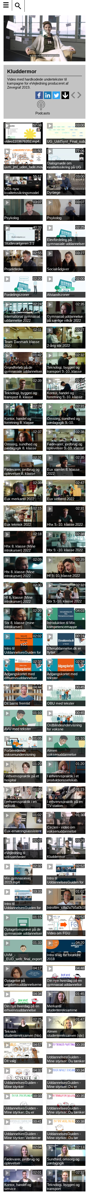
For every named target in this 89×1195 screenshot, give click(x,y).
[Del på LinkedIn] (48, 98)
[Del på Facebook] (39, 98)
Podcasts (42, 113)
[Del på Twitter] (56, 98)
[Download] (65, 95)
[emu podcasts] (41, 105)
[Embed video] (76, 95)
